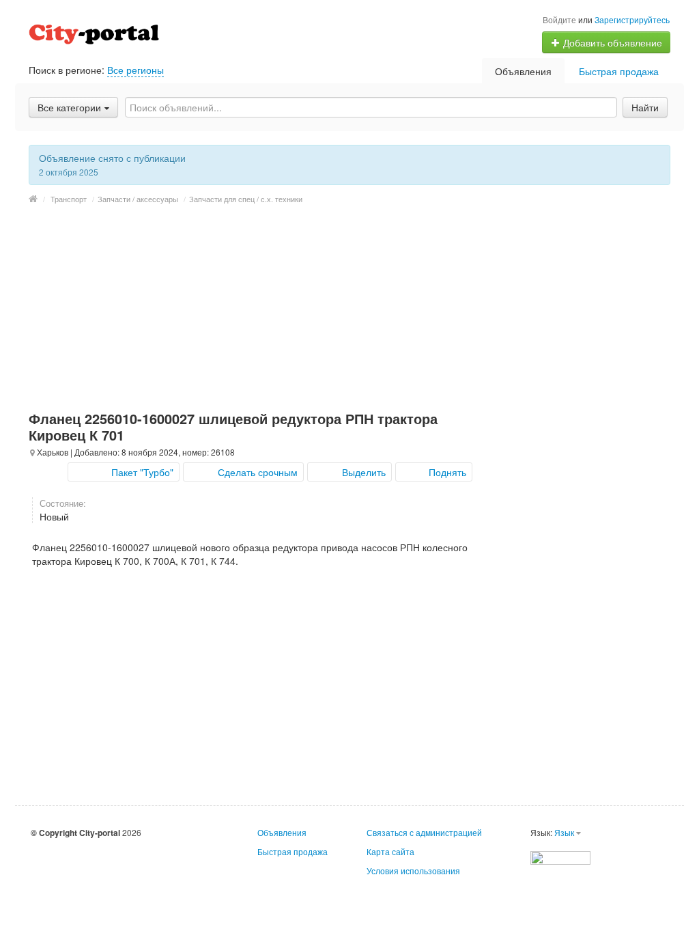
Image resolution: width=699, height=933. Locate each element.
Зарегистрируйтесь (632, 19)
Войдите (559, 19)
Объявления (523, 71)
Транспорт (69, 198)
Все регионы (135, 69)
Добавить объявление (611, 42)
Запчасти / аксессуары (138, 198)
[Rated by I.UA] (560, 856)
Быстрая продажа (619, 71)
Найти (645, 107)
